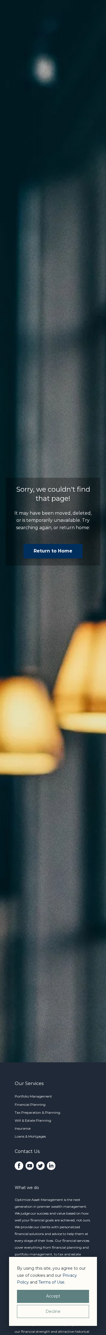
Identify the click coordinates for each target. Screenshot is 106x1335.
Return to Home (53, 551)
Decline (53, 1311)
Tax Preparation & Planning (37, 1112)
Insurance (23, 1128)
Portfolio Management (33, 1096)
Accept (53, 1296)
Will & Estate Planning (33, 1120)
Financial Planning (30, 1104)
